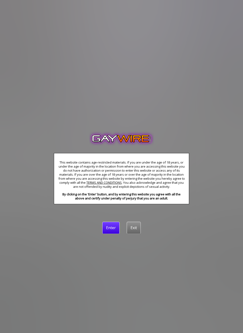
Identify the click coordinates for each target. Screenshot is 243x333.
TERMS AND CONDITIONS (104, 182)
